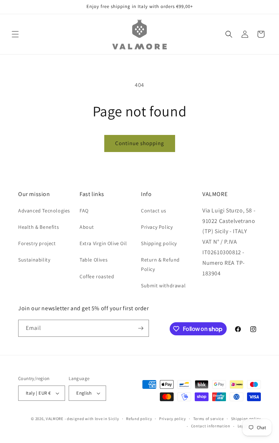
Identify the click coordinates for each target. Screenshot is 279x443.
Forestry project (37, 243)
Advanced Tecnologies (44, 210)
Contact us (153, 210)
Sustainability (34, 259)
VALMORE (55, 418)
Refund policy (139, 418)
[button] (15, 34)
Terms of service (208, 418)
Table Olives (94, 259)
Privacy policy (172, 418)
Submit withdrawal (163, 285)
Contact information (210, 425)
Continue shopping (139, 143)
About (87, 227)
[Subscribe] (141, 328)
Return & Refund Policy (160, 264)
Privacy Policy (157, 227)
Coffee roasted (97, 276)
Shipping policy (159, 243)
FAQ (84, 210)
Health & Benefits (38, 227)
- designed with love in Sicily (92, 418)
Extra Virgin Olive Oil (103, 243)
